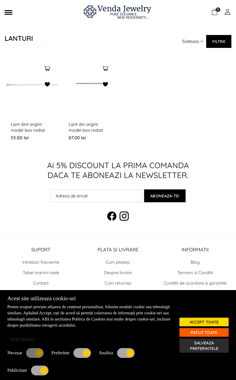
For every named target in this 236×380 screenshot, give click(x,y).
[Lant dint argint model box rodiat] (47, 69)
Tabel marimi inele (41, 272)
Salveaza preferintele (204, 345)
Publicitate (17, 370)
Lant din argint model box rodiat (86, 127)
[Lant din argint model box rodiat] (105, 69)
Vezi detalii (22, 339)
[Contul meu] (227, 12)
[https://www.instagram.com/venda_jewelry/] (124, 217)
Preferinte (60, 353)
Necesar (14, 353)
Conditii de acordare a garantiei (195, 283)
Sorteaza (191, 41)
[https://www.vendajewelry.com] (118, 12)
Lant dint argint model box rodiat (28, 127)
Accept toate (204, 322)
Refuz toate (204, 332)
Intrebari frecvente (40, 262)
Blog (195, 262)
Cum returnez (118, 283)
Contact (41, 283)
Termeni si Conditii (195, 272)
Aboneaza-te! (164, 195)
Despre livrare (118, 272)
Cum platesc (118, 262)
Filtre (218, 41)
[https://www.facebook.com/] (111, 217)
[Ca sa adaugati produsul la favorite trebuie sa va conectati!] (47, 85)
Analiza (106, 353)
